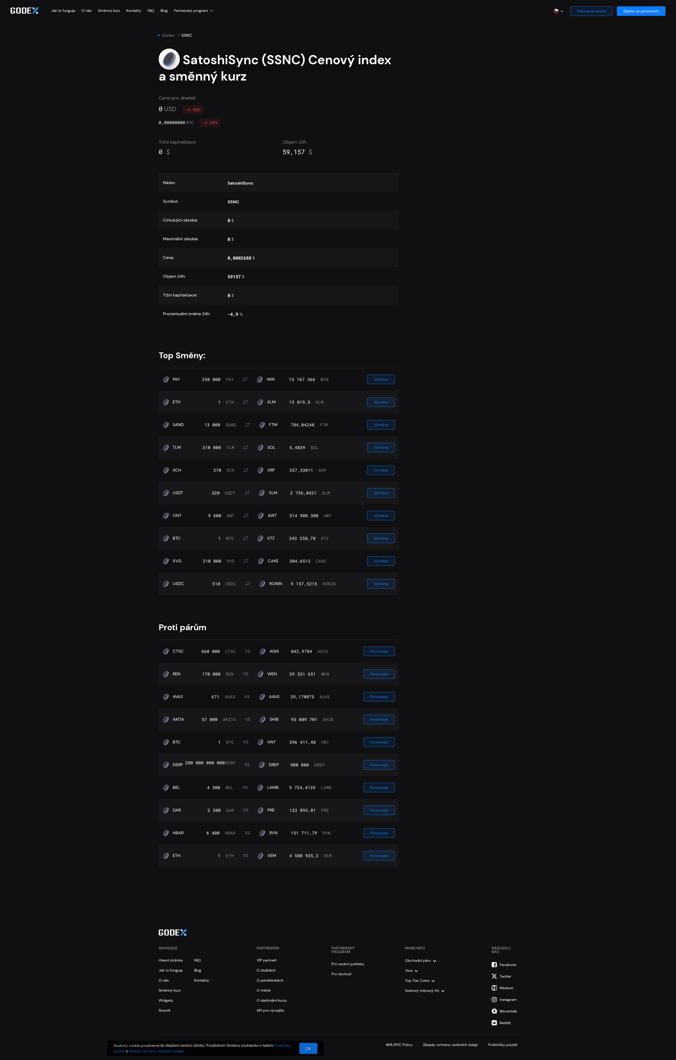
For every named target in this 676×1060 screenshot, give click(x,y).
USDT (178, 493)
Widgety (166, 1000)
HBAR (178, 833)
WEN (272, 674)
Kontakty (133, 10)
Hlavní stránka (171, 960)
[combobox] (193, 10)
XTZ (271, 538)
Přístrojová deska (591, 11)
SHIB (274, 719)
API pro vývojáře (270, 1010)
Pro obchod (341, 974)
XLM (271, 402)
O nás (87, 10)
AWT (272, 515)
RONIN (275, 584)
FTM (273, 425)
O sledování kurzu (272, 1000)
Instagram (508, 999)
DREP (274, 765)
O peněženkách (270, 980)
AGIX (274, 651)
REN (176, 674)
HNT (271, 742)
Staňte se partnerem (641, 11)
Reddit (505, 1023)
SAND (178, 425)
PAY (176, 379)
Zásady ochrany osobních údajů (450, 1044)
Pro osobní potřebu (347, 964)
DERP (178, 765)
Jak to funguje (63, 10)
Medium (507, 988)
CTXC (178, 651)
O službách (266, 970)
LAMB (273, 787)
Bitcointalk (508, 1011)
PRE (271, 810)
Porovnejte (379, 651)
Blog (164, 10)
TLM (177, 447)
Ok (308, 1048)
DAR (177, 810)
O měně (263, 990)
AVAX (178, 697)
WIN (271, 379)
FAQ (151, 10)
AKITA (178, 719)
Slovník (165, 1010)
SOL (271, 447)
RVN (273, 833)
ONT (177, 515)
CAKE (273, 561)
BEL (176, 787)
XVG (177, 561)
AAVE (274, 697)
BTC (177, 538)
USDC (178, 584)
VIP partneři (266, 960)
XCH (177, 470)
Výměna (381, 379)
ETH (176, 402)
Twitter (505, 976)
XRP (271, 470)
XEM (271, 856)
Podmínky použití (502, 1044)
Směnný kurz (109, 10)
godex (168, 35)
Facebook (508, 965)
